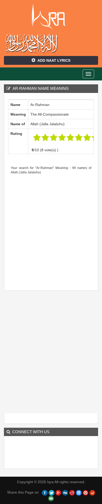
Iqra (51, 17)
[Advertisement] (51, 230)
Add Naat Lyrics (53, 60)
